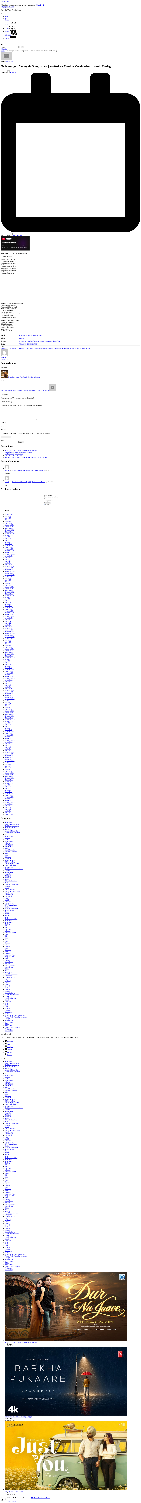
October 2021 (9, 614)
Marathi (7, 958)
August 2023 (8, 576)
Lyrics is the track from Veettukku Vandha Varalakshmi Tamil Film (39, 341)
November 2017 (9, 695)
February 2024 (9, 566)
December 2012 (9, 797)
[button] (19, 47)
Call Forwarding (10, 862)
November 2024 (9, 551)
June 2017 (8, 704)
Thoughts (7, 1019)
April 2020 (8, 645)
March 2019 (8, 668)
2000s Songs (8, 822)
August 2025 (8, 535)
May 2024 (8, 561)
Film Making (8, 896)
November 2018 (9, 675)
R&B (6, 988)
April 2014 (8, 769)
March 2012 (8, 812)
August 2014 (8, 762)
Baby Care (8, 843)
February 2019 (9, 669)
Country (7, 870)
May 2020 (8, 644)
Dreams (7, 879)
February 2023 (9, 587)
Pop (6, 979)
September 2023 (9, 575)
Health (7, 915)
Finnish (7, 900)
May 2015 (8, 747)
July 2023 (8, 578)
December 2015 (9, 735)
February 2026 (9, 525)
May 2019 (8, 664)
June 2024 (8, 559)
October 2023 (9, 573)
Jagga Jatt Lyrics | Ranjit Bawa (14, 455)
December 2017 (9, 693)
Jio (5, 939)
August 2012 (8, 804)
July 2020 (8, 640)
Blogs (6, 855)
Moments (7, 963)
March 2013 (8, 792)
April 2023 (8, 583)
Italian (6, 938)
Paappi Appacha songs (11, 974)
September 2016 (9, 719)
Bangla (7, 848)
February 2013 (9, 793)
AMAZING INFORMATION (28, 344)
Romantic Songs (10, 993)
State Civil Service (10, 998)
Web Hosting (9, 1031)
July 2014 (8, 764)
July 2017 (8, 702)
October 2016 (9, 718)
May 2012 (8, 809)
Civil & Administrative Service (14, 869)
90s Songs (8, 829)
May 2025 (8, 540)
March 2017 (8, 709)
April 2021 (8, 625)
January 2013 (9, 795)
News (6, 970)
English (7, 888)
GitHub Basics (9, 910)
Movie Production (10, 965)
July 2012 (8, 805)
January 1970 (9, 814)
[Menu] (1, 13)
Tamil (12, 61)
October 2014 (9, 759)
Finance (7, 898)
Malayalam (8, 950)
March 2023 (8, 585)
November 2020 (9, 633)
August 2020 (8, 638)
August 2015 (8, 742)
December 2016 (9, 714)
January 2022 (9, 609)
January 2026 (9, 526)
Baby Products (9, 846)
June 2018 (8, 683)
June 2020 (8, 642)
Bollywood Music (10, 860)
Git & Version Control (11, 908)
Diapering (8, 877)
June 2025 (8, 538)
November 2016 (9, 716)
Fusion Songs (9, 903)
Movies (7, 969)
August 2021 (8, 618)
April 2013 (8, 790)
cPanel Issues (9, 872)
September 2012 (9, 802)
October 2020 (9, 635)
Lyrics (8, 61)
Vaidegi (21, 338)
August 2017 (8, 700)
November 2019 (9, 654)
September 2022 (9, 595)
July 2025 (8, 537)
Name (3, 422)
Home (3, 51)
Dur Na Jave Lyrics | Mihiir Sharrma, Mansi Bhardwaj (21, 450)
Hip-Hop (7, 924)
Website (3, 430)
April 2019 (8, 666)
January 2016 (9, 733)
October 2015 (9, 738)
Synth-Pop (8, 1001)
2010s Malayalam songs (12, 824)
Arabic (7, 839)
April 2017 (8, 707)
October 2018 (9, 676)
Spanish (7, 996)
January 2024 (9, 568)
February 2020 (9, 649)
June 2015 (8, 745)
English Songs (9, 893)
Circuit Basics (9, 867)
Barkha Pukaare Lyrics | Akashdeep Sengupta (18, 452)
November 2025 (9, 530)
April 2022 (8, 604)
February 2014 (9, 773)
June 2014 (8, 766)
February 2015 (9, 752)
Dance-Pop (8, 874)
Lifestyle (7, 946)
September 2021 (9, 616)
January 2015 (9, 754)
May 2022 (8, 602)
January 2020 (9, 650)
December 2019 (9, 652)
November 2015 (9, 737)
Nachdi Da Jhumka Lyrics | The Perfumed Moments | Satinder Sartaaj (26, 457)
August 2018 (8, 680)
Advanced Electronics (11, 831)
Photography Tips (10, 977)
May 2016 (8, 726)
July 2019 (8, 661)
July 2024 (8, 557)
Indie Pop (7, 931)
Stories (7, 1000)
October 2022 (9, 594)
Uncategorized (9, 1020)
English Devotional (10, 889)
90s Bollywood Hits (11, 827)
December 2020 (9, 631)
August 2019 (8, 659)
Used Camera (9, 1025)
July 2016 (8, 723)
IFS (6, 927)
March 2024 (8, 564)
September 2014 (9, 761)
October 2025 (9, 532)
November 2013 (9, 778)
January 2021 (9, 630)
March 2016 (8, 730)
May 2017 (8, 706)
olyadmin (3, 357)
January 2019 (9, 671)
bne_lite (7, 470)
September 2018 (9, 678)
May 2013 (8, 788)
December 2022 (9, 590)
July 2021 (8, 619)
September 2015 (9, 740)
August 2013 (8, 783)
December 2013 (9, 776)
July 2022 (8, 599)
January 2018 (9, 692)
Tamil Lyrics (8, 1008)
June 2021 (8, 621)
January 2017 (9, 712)
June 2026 (8, 518)
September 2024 (9, 554)
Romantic (7, 991)
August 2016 (8, 721)
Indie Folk (8, 929)
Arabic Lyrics (9, 841)
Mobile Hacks (9, 962)
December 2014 (9, 755)
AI (5, 834)
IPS (6, 936)
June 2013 (8, 786)
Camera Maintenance (11, 865)
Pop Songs (8, 981)
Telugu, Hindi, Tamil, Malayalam (15, 1015)
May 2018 (8, 685)
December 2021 (9, 611)
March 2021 (8, 626)
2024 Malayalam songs (12, 826)
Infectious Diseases (10, 932)
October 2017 (9, 697)
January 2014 (9, 774)
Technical (7, 1010)
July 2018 (8, 681)
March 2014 (8, 771)
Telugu (7, 1013)
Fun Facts (8, 901)
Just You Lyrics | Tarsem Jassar (14, 454)
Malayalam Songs (10, 955)
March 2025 (8, 544)
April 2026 (8, 521)
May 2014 (8, 768)
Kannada (7, 943)
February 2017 (9, 711)
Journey (7, 941)
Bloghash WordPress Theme (40, 1498)
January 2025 (9, 547)
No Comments (17, 235)
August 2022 (8, 597)
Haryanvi (7, 913)
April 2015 (8, 749)
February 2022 (9, 607)
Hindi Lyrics (8, 920)
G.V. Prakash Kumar (11, 905)
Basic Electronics (10, 850)
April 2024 (8, 563)
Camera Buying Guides (12, 864)
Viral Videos (8, 1029)
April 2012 (8, 811)
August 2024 (8, 556)
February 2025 (9, 545)
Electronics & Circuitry (12, 884)
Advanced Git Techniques (12, 833)
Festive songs (9, 895)
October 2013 (9, 780)
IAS (6, 926)
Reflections (8, 989)
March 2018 (8, 688)
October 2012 (9, 800)
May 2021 (8, 623)
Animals (7, 838)
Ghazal (7, 907)
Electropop (8, 886)
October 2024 (9, 552)
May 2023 (8, 582)
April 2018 (8, 687)
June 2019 (8, 662)
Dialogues (8, 876)
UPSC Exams (9, 1022)
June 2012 (8, 807)
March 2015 (8, 750)
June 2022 (8, 600)
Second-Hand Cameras (12, 994)
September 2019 (9, 657)
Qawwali (7, 986)
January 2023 (9, 588)
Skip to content (5, 1)
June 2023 (8, 580)
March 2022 (8, 606)
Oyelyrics (11, 7)
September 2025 (9, 533)
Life (6, 944)
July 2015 (8, 743)
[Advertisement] (70, 287)
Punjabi (7, 982)
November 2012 (9, 799)
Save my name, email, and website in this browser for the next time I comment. (27, 433)
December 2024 (9, 549)
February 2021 (9, 628)
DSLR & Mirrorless (11, 881)
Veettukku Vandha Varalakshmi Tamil (30, 335)
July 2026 (8, 516)
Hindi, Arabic (9, 922)
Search (3, 440)
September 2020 (9, 637)
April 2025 (8, 542)
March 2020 (8, 647)
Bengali (7, 853)
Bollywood (8, 857)
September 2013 (9, 781)
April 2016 (8, 728)
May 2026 (8, 520)
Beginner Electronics (11, 851)
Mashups (7, 960)
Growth (7, 912)
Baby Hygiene (9, 845)
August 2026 (8, 514)
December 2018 (9, 673)
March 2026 (8, 523)
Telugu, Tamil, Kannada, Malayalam (16, 1017)
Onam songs (8, 972)
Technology (8, 1012)
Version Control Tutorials (12, 1027)
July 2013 (8, 785)
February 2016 (9, 731)
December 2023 (9, 569)
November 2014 (9, 757)
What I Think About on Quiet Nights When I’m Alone (28, 470)
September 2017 (9, 699)
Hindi (6, 917)
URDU (7, 1024)
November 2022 (9, 592)
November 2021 (9, 613)
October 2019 (9, 656)
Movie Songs (9, 967)
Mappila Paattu (9, 957)
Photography (8, 975)
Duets (6, 882)
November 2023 (9, 571)
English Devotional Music (12, 891)
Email (3, 426)
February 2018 (9, 690)
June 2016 (8, 724)
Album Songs (9, 836)
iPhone (7, 934)
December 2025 (9, 528)
